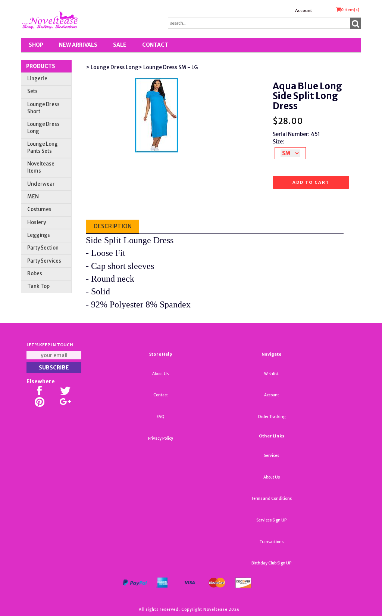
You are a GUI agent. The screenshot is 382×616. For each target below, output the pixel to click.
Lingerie (37, 78)
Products (40, 66)
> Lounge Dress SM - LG (168, 67)
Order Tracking (271, 416)
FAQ (161, 416)
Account (303, 10)
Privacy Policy (160, 438)
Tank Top (38, 286)
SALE (119, 44)
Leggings (38, 235)
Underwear (41, 184)
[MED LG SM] (290, 153)
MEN (33, 197)
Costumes (39, 209)
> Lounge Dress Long (112, 67)
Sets (32, 91)
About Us (160, 373)
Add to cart (310, 182)
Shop (36, 44)
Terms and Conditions (271, 498)
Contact (155, 44)
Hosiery (36, 222)
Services (271, 455)
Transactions (272, 541)
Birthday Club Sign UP (271, 563)
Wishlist (271, 373)
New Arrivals (78, 44)
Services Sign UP (271, 520)
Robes (34, 273)
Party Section (43, 248)
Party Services (44, 261)
